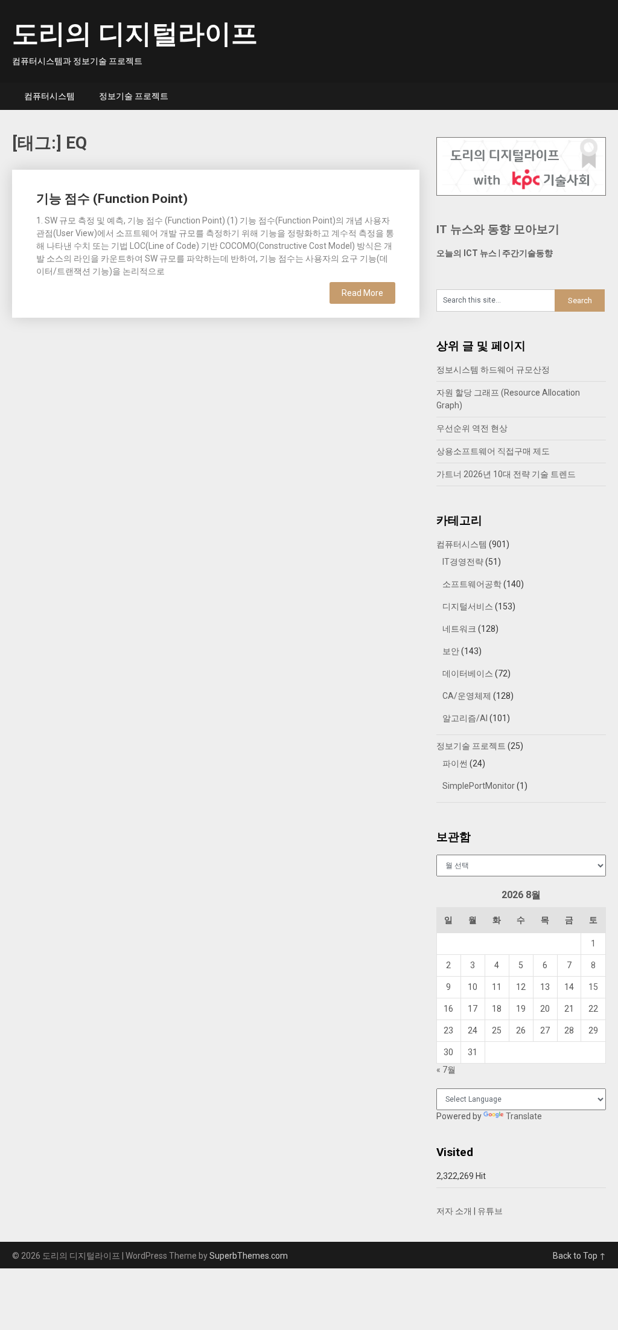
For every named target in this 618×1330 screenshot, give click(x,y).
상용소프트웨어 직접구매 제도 (493, 451)
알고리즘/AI (465, 718)
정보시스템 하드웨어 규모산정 (493, 369)
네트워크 (459, 629)
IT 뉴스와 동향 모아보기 (497, 229)
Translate (524, 1116)
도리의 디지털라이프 (135, 34)
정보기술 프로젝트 (133, 96)
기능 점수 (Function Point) (112, 198)
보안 (450, 651)
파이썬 (455, 763)
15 (593, 987)
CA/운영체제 (466, 696)
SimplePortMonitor (478, 786)
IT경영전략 (462, 562)
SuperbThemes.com (248, 1256)
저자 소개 (454, 1211)
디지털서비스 (467, 606)
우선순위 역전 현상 (472, 428)
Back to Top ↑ (579, 1256)
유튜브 (490, 1211)
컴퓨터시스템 (49, 96)
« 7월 (446, 1070)
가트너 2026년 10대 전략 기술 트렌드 (506, 474)
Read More (362, 293)
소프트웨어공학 (472, 584)
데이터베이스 (467, 673)
